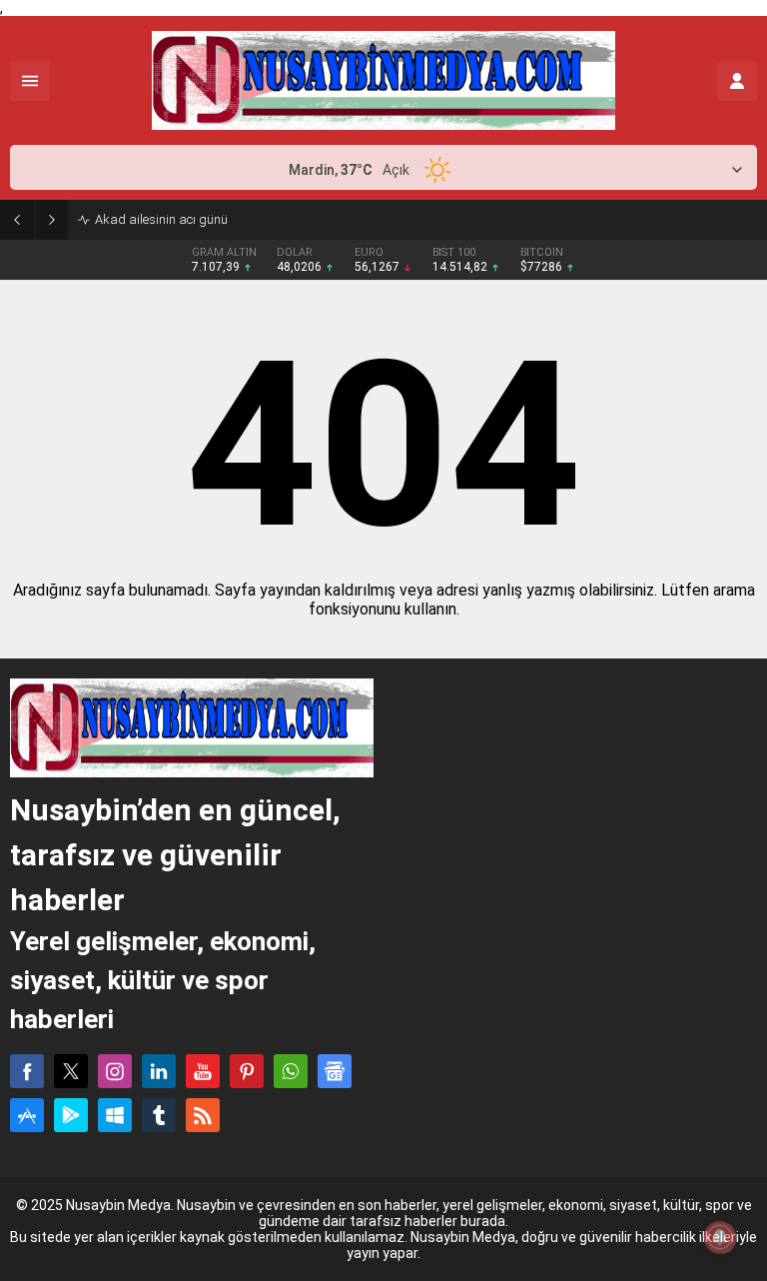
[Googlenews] (335, 1071)
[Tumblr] (159, 1115)
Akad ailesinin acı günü (161, 219)
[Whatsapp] (291, 1071)
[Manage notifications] (720, 1237)
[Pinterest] (247, 1071)
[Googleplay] (71, 1115)
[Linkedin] (159, 1071)
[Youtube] (203, 1071)
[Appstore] (27, 1115)
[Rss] (203, 1115)
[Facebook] (27, 1071)
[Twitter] (71, 1071)
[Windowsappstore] (115, 1115)
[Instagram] (115, 1071)
